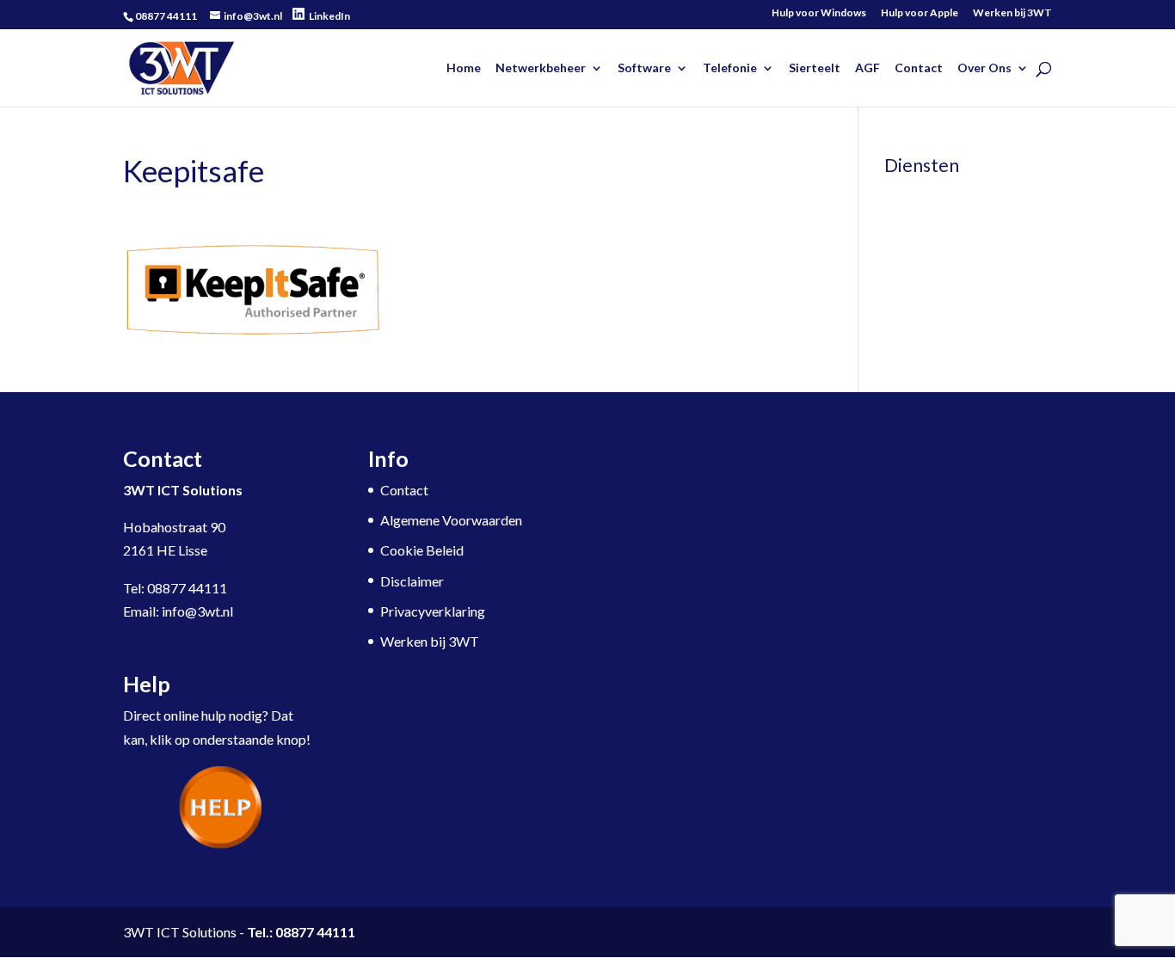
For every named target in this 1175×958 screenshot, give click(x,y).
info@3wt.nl (197, 611)
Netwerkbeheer (540, 68)
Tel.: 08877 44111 (301, 932)
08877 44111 (187, 588)
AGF (867, 68)
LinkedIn (329, 15)
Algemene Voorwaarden (451, 520)
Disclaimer (412, 581)
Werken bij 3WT (1012, 13)
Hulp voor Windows (819, 13)
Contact (919, 68)
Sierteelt (814, 68)
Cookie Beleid (422, 550)
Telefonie (730, 68)
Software (644, 68)
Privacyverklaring (432, 611)
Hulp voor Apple (919, 13)
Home (463, 68)
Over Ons (984, 68)
